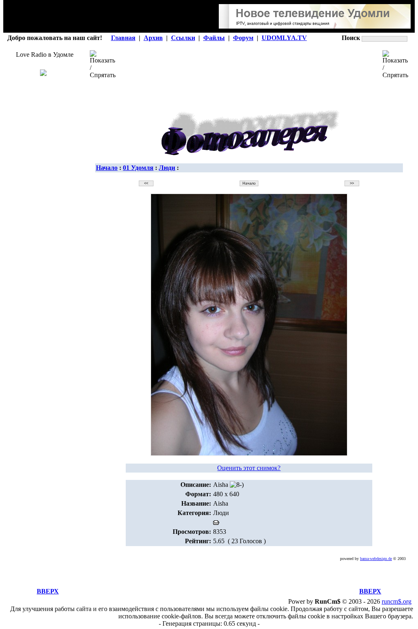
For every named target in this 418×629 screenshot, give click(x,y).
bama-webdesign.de (376, 558)
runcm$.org (396, 601)
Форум (243, 37)
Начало (107, 167)
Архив (153, 37)
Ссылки (183, 37)
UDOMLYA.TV (284, 37)
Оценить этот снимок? (248, 467)
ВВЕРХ (48, 591)
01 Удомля (138, 167)
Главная (123, 37)
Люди (167, 167)
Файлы (214, 37)
